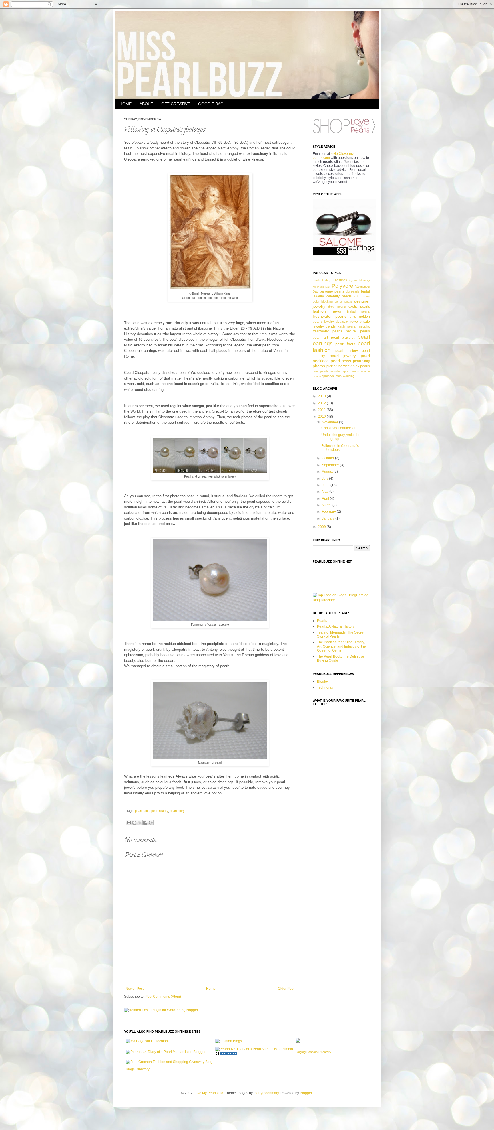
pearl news (341, 360)
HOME (125, 104)
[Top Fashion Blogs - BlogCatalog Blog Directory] (341, 600)
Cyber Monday (359, 280)
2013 (322, 396)
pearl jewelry (343, 355)
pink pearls (361, 366)
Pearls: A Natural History (335, 626)
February (329, 512)
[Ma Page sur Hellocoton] (147, 1041)
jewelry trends (324, 326)
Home (211, 989)
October (328, 458)
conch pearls (343, 301)
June (326, 485)
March (327, 505)
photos (319, 366)
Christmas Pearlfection (338, 428)
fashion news (327, 311)
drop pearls (337, 306)
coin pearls (362, 296)
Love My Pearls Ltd (208, 1093)
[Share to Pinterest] (151, 822)
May (325, 492)
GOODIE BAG (211, 104)
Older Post (286, 989)
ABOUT (146, 104)
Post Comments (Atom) (163, 997)
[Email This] (129, 822)
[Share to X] (140, 822)
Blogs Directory (138, 1069)
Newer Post (135, 989)
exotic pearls (359, 307)
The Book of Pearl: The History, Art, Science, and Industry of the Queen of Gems (341, 646)
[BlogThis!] (134, 822)
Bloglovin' (324, 681)
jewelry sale (360, 322)
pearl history (159, 811)
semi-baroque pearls (344, 371)
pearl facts (142, 811)
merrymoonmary (266, 1093)
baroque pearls (332, 291)
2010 (322, 417)
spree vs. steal (332, 376)
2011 (322, 410)
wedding (348, 376)
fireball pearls (358, 311)
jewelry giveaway (336, 321)
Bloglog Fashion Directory (313, 1052)
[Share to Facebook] (145, 822)
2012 (322, 403)
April (326, 498)
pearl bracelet (343, 338)
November (330, 422)
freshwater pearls (329, 316)
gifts (353, 317)
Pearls (322, 621)
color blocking (323, 301)
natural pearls (358, 331)
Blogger (306, 1093)
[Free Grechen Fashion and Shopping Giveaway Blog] (169, 1062)
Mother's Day (321, 286)
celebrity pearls (339, 296)
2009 (322, 527)
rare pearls (320, 371)
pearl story (177, 811)
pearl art (320, 338)
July (325, 478)
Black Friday (321, 280)
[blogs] (226, 1055)
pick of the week (339, 366)
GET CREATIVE (175, 104)
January (328, 518)
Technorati (325, 687)
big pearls (353, 291)
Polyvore (342, 286)
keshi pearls (347, 326)
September (331, 465)
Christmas (340, 280)
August (328, 472)
